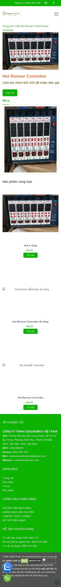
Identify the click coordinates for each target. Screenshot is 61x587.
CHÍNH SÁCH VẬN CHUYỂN (18, 512)
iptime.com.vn (13, 561)
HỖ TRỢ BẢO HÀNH (14, 520)
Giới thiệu (8, 482)
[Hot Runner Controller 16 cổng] (30, 289)
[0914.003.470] (7, 578)
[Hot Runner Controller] (30, 365)
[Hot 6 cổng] (30, 213)
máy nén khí (47, 569)
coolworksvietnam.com (26, 460)
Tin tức (6, 486)
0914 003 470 (32, 3)
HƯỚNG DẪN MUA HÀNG (17, 508)
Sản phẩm (8, 490)
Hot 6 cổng (30, 245)
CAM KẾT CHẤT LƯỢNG (17, 516)
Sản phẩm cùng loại (17, 181)
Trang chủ (8, 478)
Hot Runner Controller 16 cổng (30, 321)
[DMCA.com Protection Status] (31, 561)
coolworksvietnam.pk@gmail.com (27, 456)
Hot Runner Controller (31, 397)
